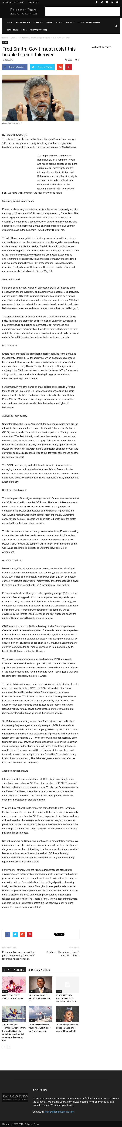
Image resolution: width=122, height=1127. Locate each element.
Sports (49, 22)
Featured (38, 22)
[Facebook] (96, 2)
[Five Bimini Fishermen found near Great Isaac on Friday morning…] (40, 1014)
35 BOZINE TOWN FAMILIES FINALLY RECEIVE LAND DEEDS (66, 998)
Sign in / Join (34, 2)
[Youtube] (117, 2)
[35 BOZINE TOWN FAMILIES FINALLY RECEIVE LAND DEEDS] (67, 984)
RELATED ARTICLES (14, 970)
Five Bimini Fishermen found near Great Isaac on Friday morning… (40, 1027)
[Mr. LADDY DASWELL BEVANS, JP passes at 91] (40, 984)
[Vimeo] (107, 2)
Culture (70, 22)
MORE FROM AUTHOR (39, 970)
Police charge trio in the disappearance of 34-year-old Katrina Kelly (67, 1027)
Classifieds (12, 30)
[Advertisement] (82, 11)
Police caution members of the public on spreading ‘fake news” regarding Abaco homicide (18, 955)
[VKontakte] (112, 2)
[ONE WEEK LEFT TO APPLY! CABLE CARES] (14, 984)
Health (59, 22)
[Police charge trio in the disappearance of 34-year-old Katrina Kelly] (67, 1014)
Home (24, 30)
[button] (116, 26)
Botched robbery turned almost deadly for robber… (63, 954)
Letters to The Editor (89, 22)
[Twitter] (101, 2)
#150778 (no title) (38, 30)
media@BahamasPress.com (59, 1111)
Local (10, 22)
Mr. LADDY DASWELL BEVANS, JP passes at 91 (39, 998)
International (23, 22)
